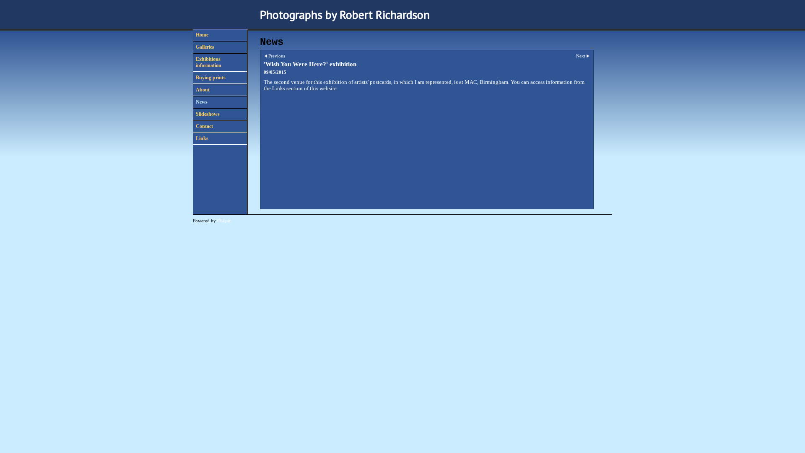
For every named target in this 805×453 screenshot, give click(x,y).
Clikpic (224, 220)
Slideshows (208, 114)
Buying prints (211, 78)
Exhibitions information (208, 62)
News (202, 102)
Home (202, 35)
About (203, 90)
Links (202, 138)
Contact (204, 126)
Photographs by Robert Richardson (345, 14)
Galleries (205, 47)
